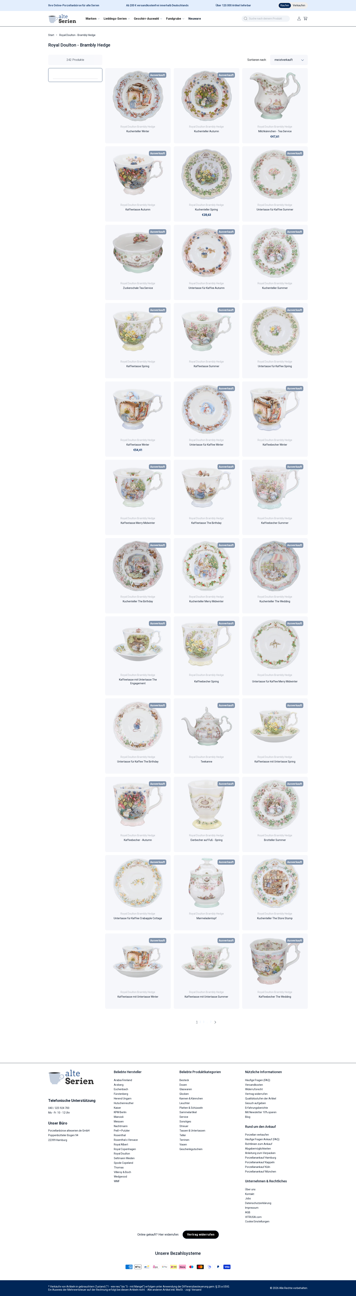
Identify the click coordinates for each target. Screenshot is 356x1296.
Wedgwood (120, 1176)
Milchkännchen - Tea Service (275, 131)
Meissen (119, 1121)
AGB (247, 1212)
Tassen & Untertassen (192, 1130)
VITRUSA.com (253, 1217)
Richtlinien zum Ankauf (258, 1143)
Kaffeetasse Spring (137, 366)
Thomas (119, 1167)
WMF (117, 1181)
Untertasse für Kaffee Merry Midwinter (275, 681)
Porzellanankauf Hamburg (260, 1157)
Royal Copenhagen (125, 1149)
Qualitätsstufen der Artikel (260, 1098)
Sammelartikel (188, 1112)
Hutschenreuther (124, 1103)
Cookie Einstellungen (257, 1221)
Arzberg (118, 1084)
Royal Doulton (122, 1153)
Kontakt (249, 1194)
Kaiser (117, 1107)
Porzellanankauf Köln (257, 1166)
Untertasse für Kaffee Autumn (206, 287)
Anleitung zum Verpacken (260, 1153)
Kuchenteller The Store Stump (275, 918)
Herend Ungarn (122, 1098)
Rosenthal (120, 1135)
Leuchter (184, 1103)
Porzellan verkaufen (257, 1134)
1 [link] (197, 1022)
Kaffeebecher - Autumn (138, 840)
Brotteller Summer (275, 840)
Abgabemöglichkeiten (258, 1148)
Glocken (184, 1093)
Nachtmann (121, 1126)
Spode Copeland (123, 1162)
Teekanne (206, 761)
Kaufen (285, 5)
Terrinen (184, 1139)
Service (183, 1116)
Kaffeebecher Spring (206, 681)
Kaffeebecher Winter (275, 444)
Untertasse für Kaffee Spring (275, 366)
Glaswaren (185, 1089)
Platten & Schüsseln (191, 1107)
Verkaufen (299, 5)
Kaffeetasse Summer (206, 366)
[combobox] (266, 19)
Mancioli (118, 1116)
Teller (182, 1135)
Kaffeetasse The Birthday (206, 523)
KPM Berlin (120, 1112)
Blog (247, 1116)
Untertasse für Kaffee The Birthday (138, 761)
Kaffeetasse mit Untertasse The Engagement (138, 681)
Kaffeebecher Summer (275, 523)
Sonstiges (185, 1121)
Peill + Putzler (122, 1130)
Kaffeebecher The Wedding (275, 996)
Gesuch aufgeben (255, 1103)
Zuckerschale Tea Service (138, 287)
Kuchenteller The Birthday (138, 601)
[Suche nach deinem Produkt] (245, 19)
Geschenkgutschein (190, 1149)
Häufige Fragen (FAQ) (257, 1080)
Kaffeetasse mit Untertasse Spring (275, 761)
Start (51, 35)
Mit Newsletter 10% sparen (260, 1112)
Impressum (251, 1207)
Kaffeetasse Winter (137, 444)
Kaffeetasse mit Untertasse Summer (206, 996)
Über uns (250, 1189)
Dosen (183, 1084)
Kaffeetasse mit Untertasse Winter (138, 996)
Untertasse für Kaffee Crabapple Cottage (138, 918)
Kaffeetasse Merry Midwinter (138, 523)
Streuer (183, 1126)
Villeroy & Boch (122, 1172)
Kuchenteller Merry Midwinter (206, 601)
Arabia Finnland (123, 1080)
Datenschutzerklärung (258, 1203)
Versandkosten (254, 1084)
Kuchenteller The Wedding (275, 601)
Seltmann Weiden (124, 1158)
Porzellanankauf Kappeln (260, 1162)
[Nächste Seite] (215, 1022)
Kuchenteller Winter (137, 131)
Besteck (184, 1080)
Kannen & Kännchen (191, 1098)
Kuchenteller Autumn (206, 131)
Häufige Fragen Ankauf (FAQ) (262, 1139)
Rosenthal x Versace (126, 1139)
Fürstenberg (121, 1093)
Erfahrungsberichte (256, 1107)
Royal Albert (121, 1144)
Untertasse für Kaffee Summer (275, 209)
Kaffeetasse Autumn (138, 209)
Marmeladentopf (206, 918)
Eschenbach (121, 1089)
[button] (92, 18)
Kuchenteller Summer (275, 287)
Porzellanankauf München (260, 1171)
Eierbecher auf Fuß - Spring (206, 840)
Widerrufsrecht (254, 1089)
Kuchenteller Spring (206, 209)
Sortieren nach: (256, 60)
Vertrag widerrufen (256, 1093)
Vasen (183, 1144)
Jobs (248, 1198)
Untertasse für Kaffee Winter (206, 444)
